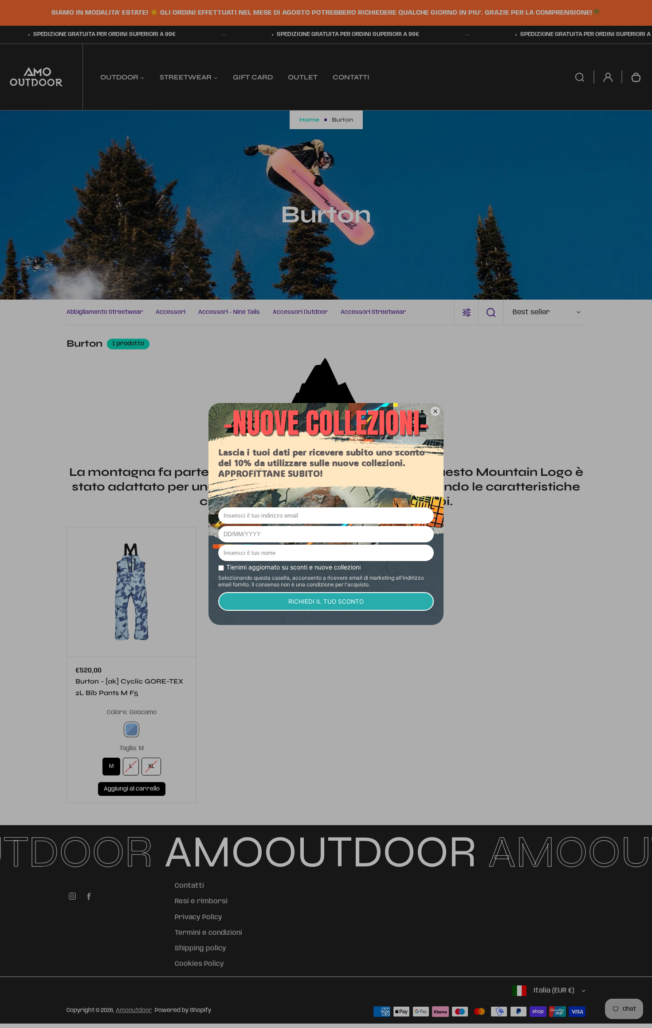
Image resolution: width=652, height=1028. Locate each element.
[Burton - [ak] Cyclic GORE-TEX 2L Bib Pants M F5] (131, 591)
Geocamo (131, 729)
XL (151, 766)
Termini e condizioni (208, 933)
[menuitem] (122, 77)
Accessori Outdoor (300, 312)
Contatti (189, 886)
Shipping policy (200, 948)
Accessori (170, 312)
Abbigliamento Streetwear (105, 312)
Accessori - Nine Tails (229, 312)
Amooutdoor (134, 1010)
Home (309, 119)
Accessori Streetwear (373, 312)
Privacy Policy (198, 917)
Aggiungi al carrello (132, 789)
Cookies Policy (199, 964)
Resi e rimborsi (201, 901)
